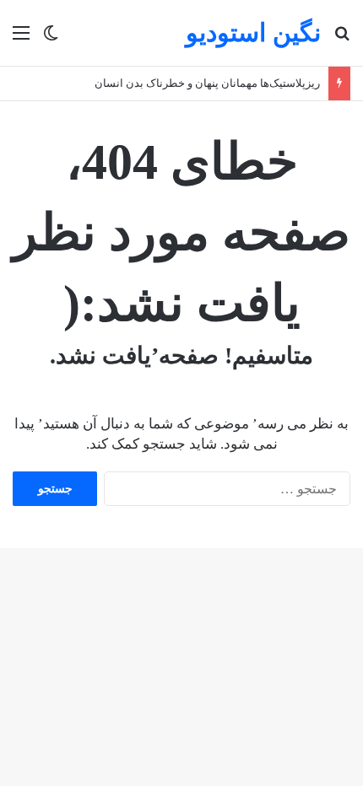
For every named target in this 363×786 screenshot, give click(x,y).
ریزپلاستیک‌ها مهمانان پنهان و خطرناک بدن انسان (207, 83)
